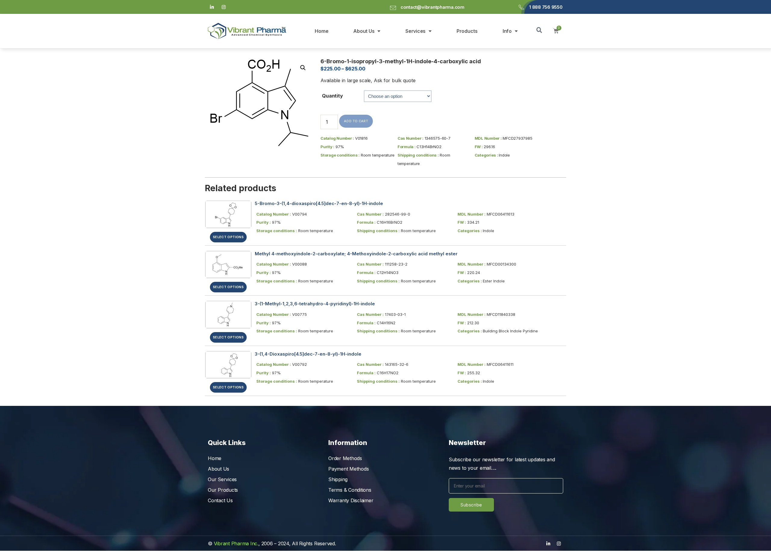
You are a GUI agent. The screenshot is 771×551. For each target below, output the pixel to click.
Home (321, 31)
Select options (228, 237)
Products (467, 31)
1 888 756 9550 (546, 7)
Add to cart (356, 121)
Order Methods (345, 458)
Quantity (332, 96)
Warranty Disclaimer (350, 500)
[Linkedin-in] (211, 6)
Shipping (338, 479)
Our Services (222, 479)
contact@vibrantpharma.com (432, 7)
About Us (363, 31)
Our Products (223, 490)
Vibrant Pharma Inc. (236, 543)
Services (415, 31)
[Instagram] (223, 6)
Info (507, 31)
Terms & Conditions (349, 490)
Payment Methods (348, 469)
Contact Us (220, 500)
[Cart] (556, 31)
